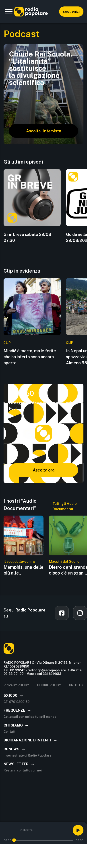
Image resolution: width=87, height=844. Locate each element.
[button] (9, 11)
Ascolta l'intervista (43, 131)
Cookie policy (49, 685)
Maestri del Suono (64, 561)
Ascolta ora (43, 470)
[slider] (14, 840)
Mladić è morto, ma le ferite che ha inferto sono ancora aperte (30, 356)
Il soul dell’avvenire (19, 561)
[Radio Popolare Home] (31, 11)
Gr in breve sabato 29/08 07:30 (27, 237)
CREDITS (76, 685)
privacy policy (16, 685)
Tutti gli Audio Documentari (64, 506)
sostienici (71, 11)
